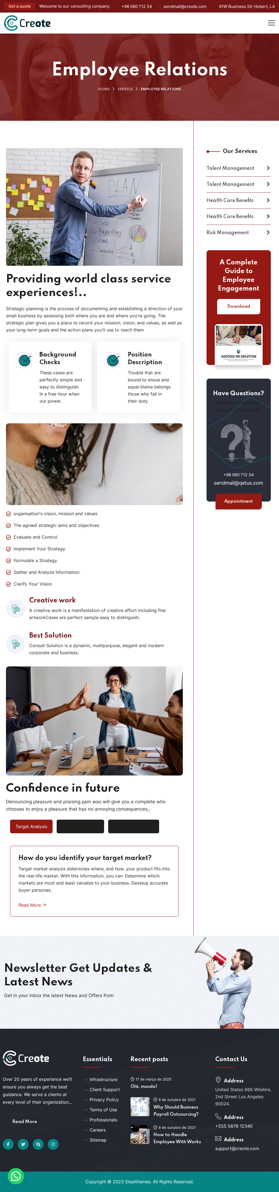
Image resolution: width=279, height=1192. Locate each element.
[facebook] (8, 1144)
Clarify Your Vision (33, 584)
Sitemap (98, 1140)
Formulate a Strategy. (36, 560)
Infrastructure (103, 1079)
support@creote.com (237, 1148)
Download (238, 306)
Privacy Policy (104, 1099)
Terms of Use (103, 1109)
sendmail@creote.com (185, 6)
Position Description (145, 359)
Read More (30, 905)
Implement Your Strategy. (40, 548)
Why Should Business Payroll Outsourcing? (176, 1111)
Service (125, 89)
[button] (16, 1176)
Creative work (52, 600)
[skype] (38, 1144)
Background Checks (58, 359)
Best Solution (50, 635)
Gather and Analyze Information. (47, 572)
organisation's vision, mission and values (55, 513)
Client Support (105, 1089)
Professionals (103, 1119)
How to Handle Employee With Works (177, 1138)
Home (104, 89)
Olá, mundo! (144, 1086)
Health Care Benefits (230, 200)
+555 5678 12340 (234, 1126)
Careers (98, 1130)
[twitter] (23, 1144)
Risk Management (228, 232)
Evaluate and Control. (36, 537)
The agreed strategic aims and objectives (56, 525)
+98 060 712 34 (137, 6)
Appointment (238, 501)
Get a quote (19, 6)
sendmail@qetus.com (238, 483)
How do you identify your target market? (85, 858)
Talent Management (230, 168)
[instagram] (53, 1144)
